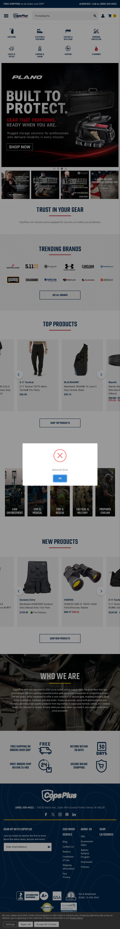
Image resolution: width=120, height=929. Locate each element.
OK (60, 478)
